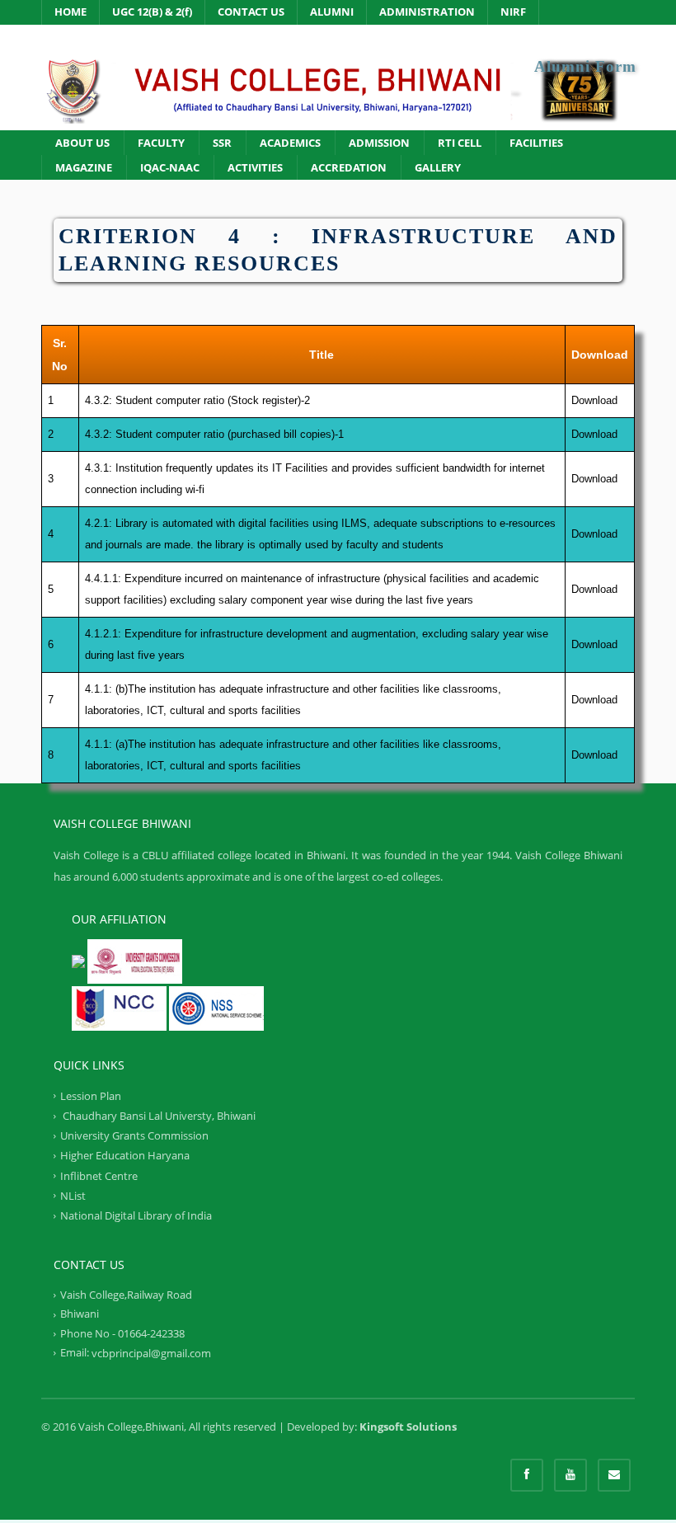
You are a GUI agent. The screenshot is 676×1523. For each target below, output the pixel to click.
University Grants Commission (134, 1135)
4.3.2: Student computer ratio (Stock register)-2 (197, 400)
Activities (255, 167)
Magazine (83, 167)
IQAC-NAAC (170, 167)
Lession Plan (90, 1095)
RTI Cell (459, 142)
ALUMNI (332, 11)
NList (73, 1195)
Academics (290, 142)
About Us (82, 142)
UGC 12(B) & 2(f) (152, 11)
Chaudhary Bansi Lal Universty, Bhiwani (158, 1115)
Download (594, 400)
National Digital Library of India (136, 1215)
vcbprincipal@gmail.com (151, 1353)
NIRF (513, 11)
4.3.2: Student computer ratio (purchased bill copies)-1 (214, 434)
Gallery (438, 167)
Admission (379, 142)
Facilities (536, 142)
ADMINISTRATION (427, 11)
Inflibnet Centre (99, 1175)
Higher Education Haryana (125, 1155)
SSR (222, 142)
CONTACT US (251, 11)
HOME (70, 11)
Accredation (349, 167)
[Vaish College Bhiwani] (338, 89)
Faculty (161, 142)
